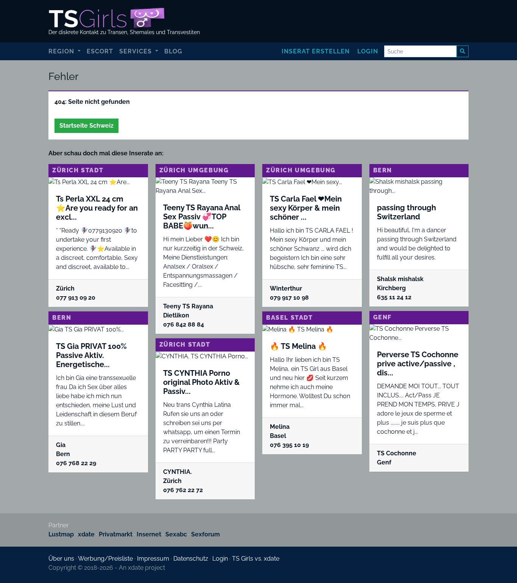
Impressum (153, 558)
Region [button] (62, 51)
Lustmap (61, 534)
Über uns (61, 558)
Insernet (149, 534)
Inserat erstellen (316, 51)
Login (367, 51)
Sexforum (205, 534)
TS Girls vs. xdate (255, 558)
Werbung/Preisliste (105, 558)
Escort (100, 51)
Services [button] (136, 51)
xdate (86, 534)
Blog (173, 51)
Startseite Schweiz (86, 125)
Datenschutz (190, 558)
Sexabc (176, 534)
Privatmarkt (115, 534)
